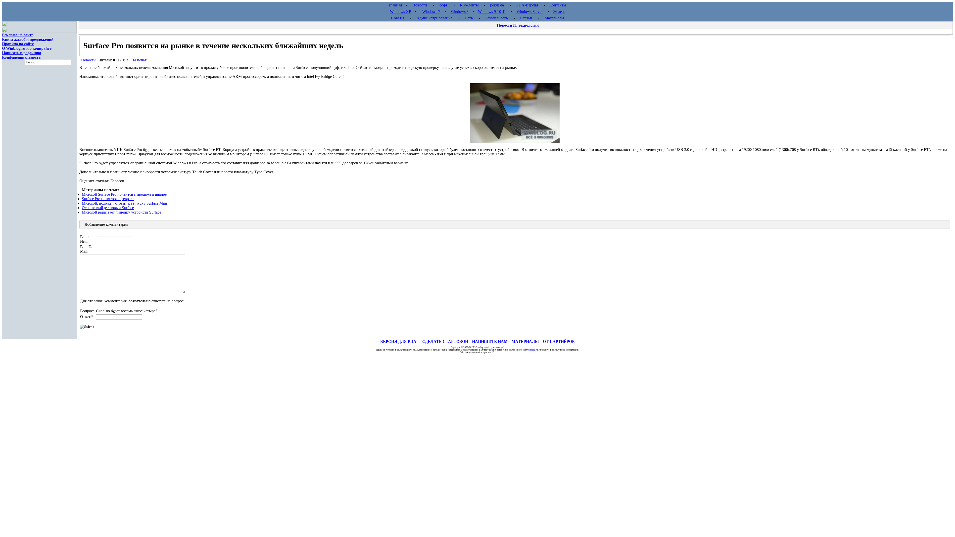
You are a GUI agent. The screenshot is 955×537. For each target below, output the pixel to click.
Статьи (526, 18)
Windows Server (530, 11)
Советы (397, 18)
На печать (139, 60)
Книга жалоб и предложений (27, 39)
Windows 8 (460, 11)
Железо (559, 11)
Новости (419, 5)
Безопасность (496, 18)
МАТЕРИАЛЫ (525, 341)
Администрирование (434, 18)
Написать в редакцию (21, 53)
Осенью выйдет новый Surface (108, 208)
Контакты (557, 5)
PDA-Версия (527, 5)
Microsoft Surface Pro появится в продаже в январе (124, 194)
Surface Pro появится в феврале (108, 199)
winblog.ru (532, 350)
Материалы (554, 18)
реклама (497, 5)
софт (443, 5)
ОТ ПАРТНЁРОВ (559, 341)
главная (395, 5)
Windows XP (400, 11)
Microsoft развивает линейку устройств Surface (121, 212)
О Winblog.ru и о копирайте (26, 48)
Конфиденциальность (21, 57)
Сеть (469, 18)
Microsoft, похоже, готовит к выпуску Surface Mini (124, 203)
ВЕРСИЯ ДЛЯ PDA (398, 341)
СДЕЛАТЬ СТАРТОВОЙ (445, 341)
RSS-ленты (469, 5)
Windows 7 (431, 11)
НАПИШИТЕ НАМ (490, 341)
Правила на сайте (18, 44)
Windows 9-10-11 (492, 11)
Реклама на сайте (17, 35)
